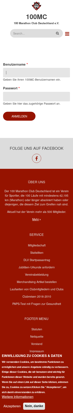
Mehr (35, 219)
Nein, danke (34, 406)
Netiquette (36, 336)
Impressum (37, 351)
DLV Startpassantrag (37, 260)
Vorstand (36, 344)
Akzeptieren (12, 406)
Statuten (36, 329)
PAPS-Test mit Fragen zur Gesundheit (36, 304)
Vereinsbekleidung (36, 274)
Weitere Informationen (17, 396)
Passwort (10, 88)
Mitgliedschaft (37, 245)
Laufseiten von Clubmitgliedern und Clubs (36, 289)
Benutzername (14, 64)
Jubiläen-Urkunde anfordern (37, 267)
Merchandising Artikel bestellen (37, 282)
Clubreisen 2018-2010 (37, 296)
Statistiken (36, 252)
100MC (36, 16)
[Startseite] (36, 5)
